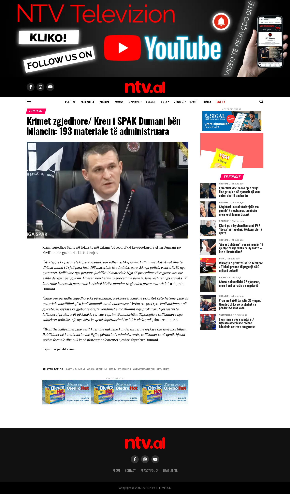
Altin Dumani (76, 369)
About (116, 470)
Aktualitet (87, 101)
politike (163, 369)
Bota (164, 101)
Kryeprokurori (145, 369)
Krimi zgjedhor (120, 369)
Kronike (104, 101)
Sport (194, 101)
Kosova (119, 101)
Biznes (207, 101)
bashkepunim (98, 369)
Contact (130, 470)
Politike (70, 101)
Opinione (134, 101)
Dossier (150, 101)
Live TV (221, 101)
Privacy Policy (149, 470)
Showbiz (178, 101)
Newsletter (170, 470)
